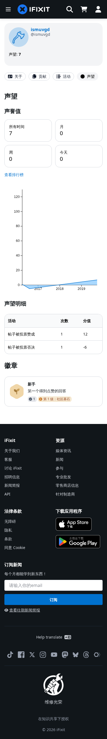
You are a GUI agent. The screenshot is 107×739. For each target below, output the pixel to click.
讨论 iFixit (13, 468)
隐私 (8, 530)
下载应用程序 (69, 511)
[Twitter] (32, 654)
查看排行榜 (14, 174)
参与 (59, 468)
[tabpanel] (53, 248)
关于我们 (12, 450)
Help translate (49, 637)
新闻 (59, 459)
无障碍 (10, 521)
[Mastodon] (65, 654)
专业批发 (63, 476)
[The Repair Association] (97, 654)
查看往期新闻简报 (24, 610)
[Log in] (98, 9)
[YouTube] (54, 654)
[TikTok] (10, 654)
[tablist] (53, 76)
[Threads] (86, 654)
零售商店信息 (67, 485)
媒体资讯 (63, 450)
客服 (8, 459)
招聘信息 (12, 476)
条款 (8, 538)
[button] (69, 9)
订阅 (53, 599)
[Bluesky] (75, 655)
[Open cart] (83, 9)
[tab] (15, 76)
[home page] (34, 9)
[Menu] (8, 9)
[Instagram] (43, 654)
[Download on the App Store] (74, 524)
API (7, 494)
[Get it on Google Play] (78, 541)
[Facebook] (21, 654)
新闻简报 (12, 485)
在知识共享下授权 (53, 718)
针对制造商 (65, 494)
